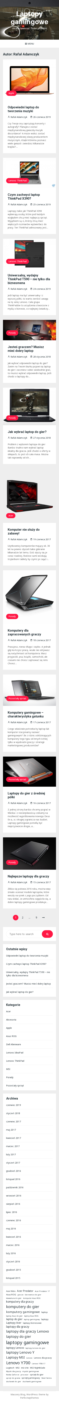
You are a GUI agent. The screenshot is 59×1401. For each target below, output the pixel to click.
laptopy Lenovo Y (20, 1352)
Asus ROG (11, 1036)
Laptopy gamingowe (29, 18)
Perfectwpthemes (29, 1397)
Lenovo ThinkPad (17, 180)
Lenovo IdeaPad (14, 1052)
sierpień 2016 (13, 1203)
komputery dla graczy (20, 1301)
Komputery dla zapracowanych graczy (24, 632)
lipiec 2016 (11, 1212)
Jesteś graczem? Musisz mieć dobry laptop (26, 349)
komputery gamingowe (23, 1312)
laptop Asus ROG (31, 1316)
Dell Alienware (13, 1044)
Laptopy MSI (15, 1357)
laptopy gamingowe (27, 1342)
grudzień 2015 (13, 1269)
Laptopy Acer (14, 1322)
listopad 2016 (13, 1179)
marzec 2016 (13, 1245)
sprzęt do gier (36, 1374)
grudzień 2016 (13, 1170)
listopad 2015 (13, 1277)
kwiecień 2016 (13, 1236)
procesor (24, 1375)
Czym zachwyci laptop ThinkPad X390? (24, 196)
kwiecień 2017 (13, 1137)
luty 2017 (11, 1154)
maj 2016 (11, 1228)
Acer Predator (25, 1291)
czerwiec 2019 (13, 1105)
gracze (20, 1295)
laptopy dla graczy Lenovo (27, 1331)
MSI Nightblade (37, 1367)
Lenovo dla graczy (43, 1357)
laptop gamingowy (32, 1319)
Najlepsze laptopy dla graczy (28, 876)
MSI (8, 1069)
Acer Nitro (11, 1291)
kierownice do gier (33, 1295)
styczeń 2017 (13, 1162)
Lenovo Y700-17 (38, 1364)
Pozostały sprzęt (17, 698)
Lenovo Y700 (18, 1363)
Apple (11, 93)
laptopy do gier (18, 1336)
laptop (44, 1312)
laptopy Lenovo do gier (35, 1348)
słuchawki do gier (13, 1381)
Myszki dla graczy (13, 1371)
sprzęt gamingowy (31, 1377)
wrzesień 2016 (13, 1195)
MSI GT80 (25, 1368)
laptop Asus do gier (14, 1316)
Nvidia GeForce (12, 1375)
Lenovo (29, 1358)
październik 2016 (14, 1187)
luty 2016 (11, 1253)
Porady (12, 332)
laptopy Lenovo (15, 1348)
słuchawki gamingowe (31, 1381)
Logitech (10, 1367)
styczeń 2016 (13, 1261)
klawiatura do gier (14, 1298)
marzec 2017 (13, 1146)
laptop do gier (14, 1319)
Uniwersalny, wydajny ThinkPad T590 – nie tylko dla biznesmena (29, 279)
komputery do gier (22, 1306)
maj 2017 (11, 1129)
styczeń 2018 (13, 1113)
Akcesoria (11, 1019)
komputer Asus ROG (32, 1298)
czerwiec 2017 (13, 1121)
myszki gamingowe (30, 1371)
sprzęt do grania (13, 1378)
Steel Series (46, 1378)
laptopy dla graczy (17, 1326)
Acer (10, 515)
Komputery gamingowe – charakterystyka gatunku (26, 714)
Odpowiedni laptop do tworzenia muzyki (23, 109)
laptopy (45, 1319)
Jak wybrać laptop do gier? (27, 432)
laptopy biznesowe (32, 1322)
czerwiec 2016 (13, 1220)
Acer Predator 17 (42, 1291)
